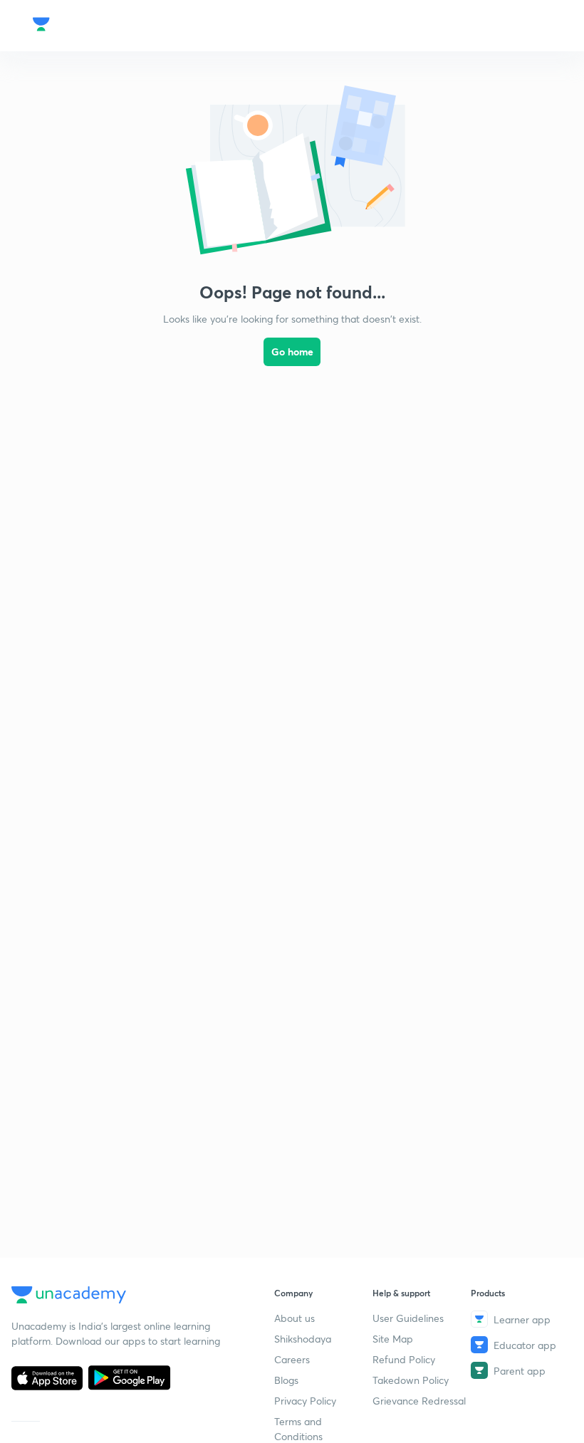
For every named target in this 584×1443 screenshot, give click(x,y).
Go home (292, 351)
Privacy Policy (305, 1400)
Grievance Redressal (419, 1400)
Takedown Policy (410, 1380)
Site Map (392, 1338)
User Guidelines (408, 1318)
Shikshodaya (302, 1338)
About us (294, 1318)
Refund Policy (403, 1359)
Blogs (286, 1380)
